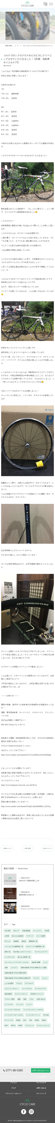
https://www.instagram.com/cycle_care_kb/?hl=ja (19, 785)
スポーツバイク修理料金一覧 (35, 946)
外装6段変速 (26, 931)
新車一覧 (7, 952)
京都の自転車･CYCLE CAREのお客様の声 (17, 978)
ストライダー (9, 1004)
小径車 (7, 936)
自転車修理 (8, 994)
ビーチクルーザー (40, 989)
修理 (19, 999)
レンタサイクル (10, 957)
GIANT (44, 1020)
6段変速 (16, 941)
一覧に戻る (27, 848)
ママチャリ (29, 936)
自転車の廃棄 (36, 962)
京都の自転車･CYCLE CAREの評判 (15, 973)
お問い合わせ (41, 999)
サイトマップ (41, 1093)
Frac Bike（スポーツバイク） (22, 952)
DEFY (6, 1025)
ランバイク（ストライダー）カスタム (17, 962)
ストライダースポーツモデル (14, 1015)
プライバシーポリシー (12, 989)
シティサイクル (27, 989)
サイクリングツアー (41, 952)
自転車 (24, 941)
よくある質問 (9, 983)
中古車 (47, 931)
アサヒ (31, 999)
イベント (29, 1004)
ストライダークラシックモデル (33, 1010)
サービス (36, 978)
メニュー (45, 978)
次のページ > (47, 848)
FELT (24, 1020)
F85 (30, 1020)
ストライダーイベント (33, 1015)
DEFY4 (13, 1025)
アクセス (19, 983)
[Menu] (51, 4)
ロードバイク (9, 1020)
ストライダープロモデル (12, 1010)
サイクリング (29, 1025)
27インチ (7, 941)
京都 (6, 967)
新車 (25, 999)
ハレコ (45, 962)
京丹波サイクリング (37, 994)
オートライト (37, 931)
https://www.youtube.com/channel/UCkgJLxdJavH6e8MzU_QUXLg (26, 806)
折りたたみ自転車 (17, 936)
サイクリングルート (21, 994)
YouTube (46, 1015)
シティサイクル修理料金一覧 (14, 946)
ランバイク (19, 1004)
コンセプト (14, 967)
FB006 (37, 1020)
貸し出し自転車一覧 (24, 957)
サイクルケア (29, 983)
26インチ (16, 931)
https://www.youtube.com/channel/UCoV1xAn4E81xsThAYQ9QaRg (26, 755)
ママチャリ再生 (10, 999)
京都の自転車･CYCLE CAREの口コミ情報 (33, 967)
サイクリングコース (43, 1025)
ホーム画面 (23, 143)
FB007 (20, 1025)
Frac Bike (7, 931)
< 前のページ (7, 848)
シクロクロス (6, 233)
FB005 (18, 1020)
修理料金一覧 (33, 941)
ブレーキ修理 (40, 936)
